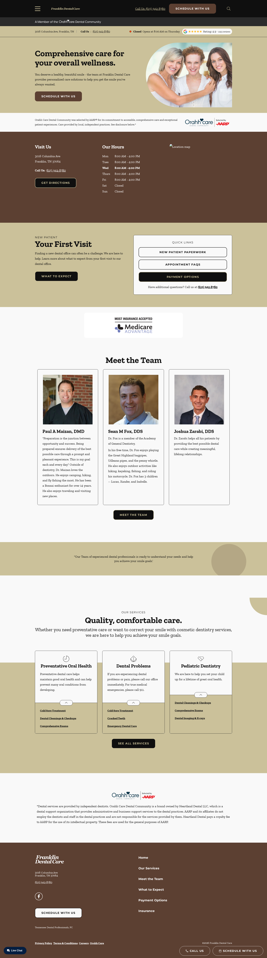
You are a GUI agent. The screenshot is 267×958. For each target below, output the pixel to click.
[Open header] (38, 8)
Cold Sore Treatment (53, 710)
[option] (68, 437)
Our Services (148, 868)
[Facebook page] (39, 896)
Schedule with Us (193, 8)
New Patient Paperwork (182, 252)
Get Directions (55, 183)
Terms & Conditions (65, 943)
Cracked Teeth (116, 718)
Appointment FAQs (182, 264)
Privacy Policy (43, 943)
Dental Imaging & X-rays (190, 718)
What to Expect (56, 276)
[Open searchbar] (228, 8)
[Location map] (201, 177)
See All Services (133, 743)
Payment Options (183, 277)
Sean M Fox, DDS (125, 431)
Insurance (146, 911)
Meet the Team (150, 879)
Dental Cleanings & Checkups (58, 718)
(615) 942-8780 (101, 31)
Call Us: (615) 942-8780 (150, 9)
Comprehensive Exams (54, 726)
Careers (84, 943)
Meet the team (133, 515)
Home (143, 857)
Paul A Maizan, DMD (63, 431)
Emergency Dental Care (122, 726)
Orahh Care (97, 943)
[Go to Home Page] (65, 9)
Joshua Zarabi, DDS (194, 431)
